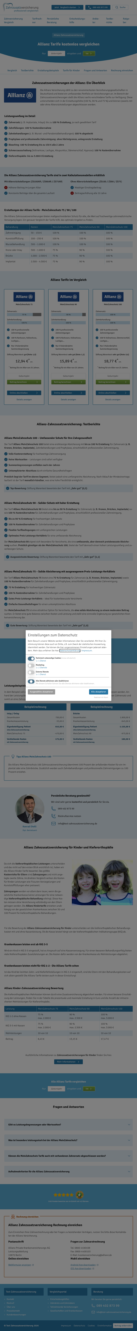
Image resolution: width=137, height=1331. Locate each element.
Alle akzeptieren (98, 692)
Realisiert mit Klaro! (101, 697)
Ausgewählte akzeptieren (41, 692)
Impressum (87, 650)
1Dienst (41, 660)
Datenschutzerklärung (70, 650)
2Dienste (41, 667)
